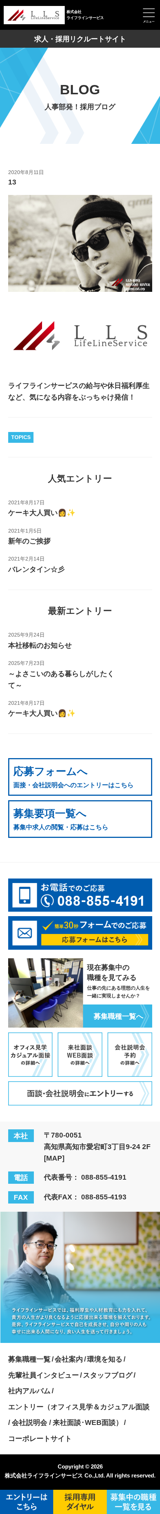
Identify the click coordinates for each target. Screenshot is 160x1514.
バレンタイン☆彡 (36, 569)
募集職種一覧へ (118, 1016)
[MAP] (54, 1158)
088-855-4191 (104, 1177)
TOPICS (21, 437)
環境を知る (104, 1359)
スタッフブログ (107, 1375)
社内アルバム (29, 1391)
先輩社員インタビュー (43, 1375)
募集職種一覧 (29, 1359)
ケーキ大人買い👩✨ (42, 512)
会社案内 (69, 1359)
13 (12, 182)
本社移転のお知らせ (40, 645)
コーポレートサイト (40, 1438)
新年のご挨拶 (29, 541)
